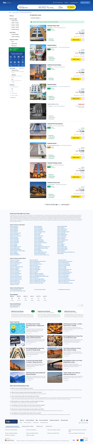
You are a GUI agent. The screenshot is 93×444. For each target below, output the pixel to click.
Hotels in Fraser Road (38, 235)
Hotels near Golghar (62, 266)
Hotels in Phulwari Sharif (62, 246)
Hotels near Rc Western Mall (64, 279)
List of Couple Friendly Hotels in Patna (17, 290)
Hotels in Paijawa (60, 245)
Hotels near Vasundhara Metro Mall (65, 283)
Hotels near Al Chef (62, 260)
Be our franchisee (43, 420)
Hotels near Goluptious (14, 268)
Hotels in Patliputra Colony (15, 246)
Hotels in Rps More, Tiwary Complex (17, 250)
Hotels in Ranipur (37, 249)
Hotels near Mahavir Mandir (15, 273)
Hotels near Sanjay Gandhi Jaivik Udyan (37, 280)
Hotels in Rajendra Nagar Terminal (41, 248)
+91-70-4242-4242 (58, 2)
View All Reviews (14, 306)
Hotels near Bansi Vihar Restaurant (65, 261)
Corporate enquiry (74, 2)
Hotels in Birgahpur (14, 229)
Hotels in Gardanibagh (61, 235)
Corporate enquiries (54, 420)
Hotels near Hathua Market (35, 269)
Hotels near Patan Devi (14, 274)
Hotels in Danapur (37, 233)
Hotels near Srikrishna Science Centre (37, 281)
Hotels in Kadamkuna (14, 239)
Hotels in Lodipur (37, 243)
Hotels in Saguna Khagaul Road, (40, 252)
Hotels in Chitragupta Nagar (39, 231)
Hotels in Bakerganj (38, 227)
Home (10, 12)
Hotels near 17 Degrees (15, 260)
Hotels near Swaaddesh (15, 283)
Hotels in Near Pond (38, 245)
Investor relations (30, 420)
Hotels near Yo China (14, 284)
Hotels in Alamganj (14, 226)
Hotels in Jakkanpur (61, 238)
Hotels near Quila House (63, 277)
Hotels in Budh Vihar (14, 230)
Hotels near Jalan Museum (15, 270)
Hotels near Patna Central (63, 274)
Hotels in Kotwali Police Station (40, 242)
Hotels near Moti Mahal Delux (64, 273)
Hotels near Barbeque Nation (16, 262)
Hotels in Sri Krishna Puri (15, 254)
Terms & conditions (27, 422)
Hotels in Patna (16, 12)
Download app (64, 420)
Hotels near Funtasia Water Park (16, 266)
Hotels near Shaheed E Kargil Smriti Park (66, 280)
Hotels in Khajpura (61, 241)
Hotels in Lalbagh (13, 243)
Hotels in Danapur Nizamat (15, 233)
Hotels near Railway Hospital (16, 279)
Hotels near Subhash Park (63, 281)
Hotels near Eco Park (34, 265)
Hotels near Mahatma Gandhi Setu (65, 272)
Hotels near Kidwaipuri (14, 272)
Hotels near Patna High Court (16, 276)
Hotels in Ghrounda (14, 237)
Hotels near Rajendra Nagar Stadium (37, 279)
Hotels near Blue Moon (14, 264)
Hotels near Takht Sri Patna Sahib (36, 283)
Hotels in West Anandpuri (62, 249)
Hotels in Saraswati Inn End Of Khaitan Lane (66, 252)
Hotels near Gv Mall (62, 268)
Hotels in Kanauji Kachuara (62, 239)
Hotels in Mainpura (61, 243)
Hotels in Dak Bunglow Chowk (63, 231)
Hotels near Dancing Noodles (64, 264)
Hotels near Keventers (34, 270)
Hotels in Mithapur (13, 245)
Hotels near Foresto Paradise (64, 265)
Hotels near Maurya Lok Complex (36, 273)
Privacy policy (36, 422)
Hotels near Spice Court (15, 281)
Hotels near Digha (13, 265)
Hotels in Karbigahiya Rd (39, 241)
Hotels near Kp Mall (34, 272)
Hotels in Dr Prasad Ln (14, 234)
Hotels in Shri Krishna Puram (40, 253)
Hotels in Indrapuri (38, 238)
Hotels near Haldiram (14, 269)
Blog (37, 420)
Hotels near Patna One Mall (15, 277)
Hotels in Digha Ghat (61, 233)
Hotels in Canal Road (38, 230)
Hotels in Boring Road (38, 229)
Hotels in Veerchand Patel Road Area (41, 254)
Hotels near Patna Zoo (34, 277)
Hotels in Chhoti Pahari (61, 230)
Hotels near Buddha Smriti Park (36, 264)
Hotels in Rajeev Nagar (14, 248)
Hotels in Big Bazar (61, 227)
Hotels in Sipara (60, 253)
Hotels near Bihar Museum (63, 262)
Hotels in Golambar (38, 237)
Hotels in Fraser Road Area (15, 235)
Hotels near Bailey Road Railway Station (38, 261)
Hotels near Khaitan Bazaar (63, 270)
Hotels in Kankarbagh (14, 241)
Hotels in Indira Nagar (14, 238)
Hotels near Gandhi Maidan (35, 266)
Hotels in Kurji (60, 242)
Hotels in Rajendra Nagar (62, 248)
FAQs (21, 422)
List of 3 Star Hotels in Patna (39, 289)
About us (66, 2)
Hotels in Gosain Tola (61, 237)
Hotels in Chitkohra (14, 231)
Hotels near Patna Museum (63, 276)
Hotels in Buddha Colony (62, 229)
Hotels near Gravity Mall (34, 268)
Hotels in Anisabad (38, 226)
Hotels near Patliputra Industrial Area (37, 274)
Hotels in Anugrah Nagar (62, 226)
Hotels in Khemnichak (14, 242)
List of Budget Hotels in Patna (64, 289)
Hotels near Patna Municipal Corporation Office (39, 276)
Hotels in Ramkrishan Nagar (15, 249)
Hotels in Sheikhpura (14, 253)
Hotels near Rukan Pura (14, 280)
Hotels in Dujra (37, 234)
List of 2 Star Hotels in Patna (15, 289)
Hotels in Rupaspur (61, 250)
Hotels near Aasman (34, 260)
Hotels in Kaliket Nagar (38, 239)
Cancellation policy (44, 422)
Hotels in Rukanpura (38, 250)
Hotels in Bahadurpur (14, 227)
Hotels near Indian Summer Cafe (64, 269)
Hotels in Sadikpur (13, 252)
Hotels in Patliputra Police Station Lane (42, 246)
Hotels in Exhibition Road (62, 234)
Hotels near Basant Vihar (35, 262)
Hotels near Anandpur (14, 261)
